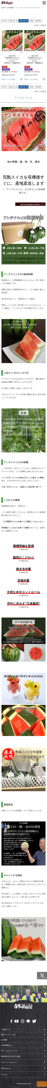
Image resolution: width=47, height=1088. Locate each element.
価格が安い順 (13, 21)
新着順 (31, 21)
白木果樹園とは (6, 1045)
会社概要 (4, 1040)
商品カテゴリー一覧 (8, 1035)
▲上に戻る (42, 1084)
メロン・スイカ (23, 7)
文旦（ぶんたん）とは (9, 1050)
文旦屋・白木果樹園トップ (9, 7)
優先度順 (38, 21)
